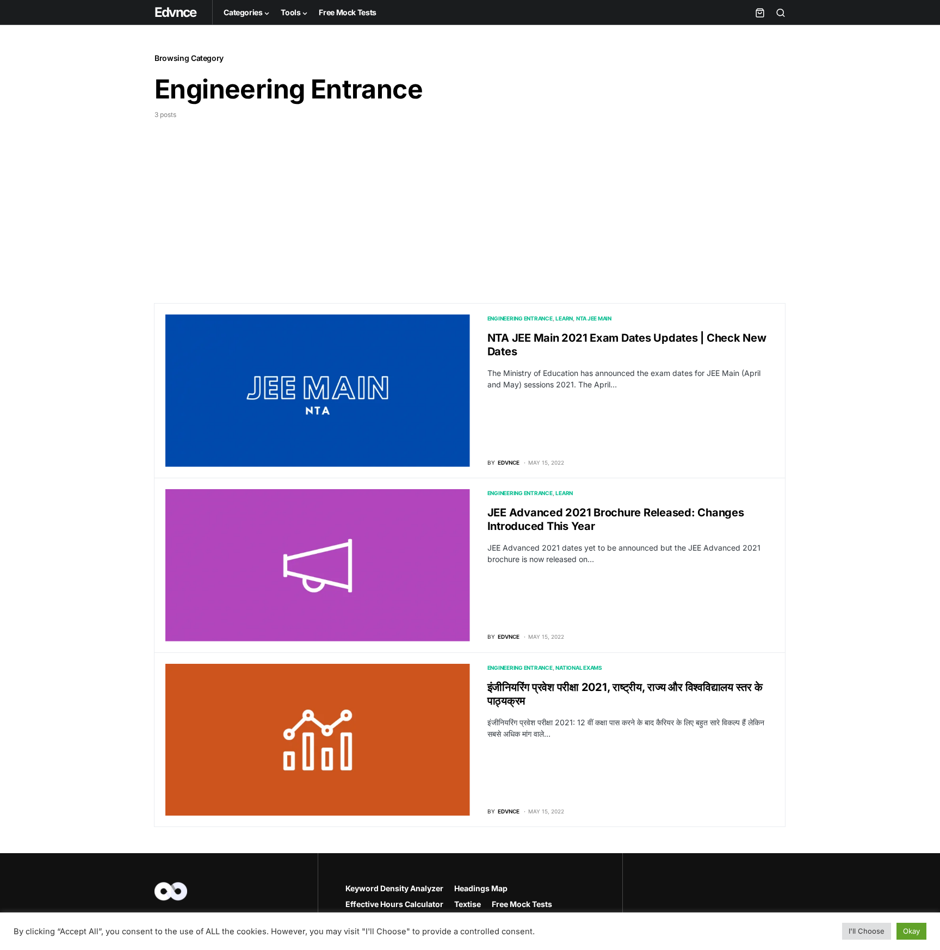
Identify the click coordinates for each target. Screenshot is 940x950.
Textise (467, 904)
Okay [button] (911, 931)
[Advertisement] (470, 201)
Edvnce (175, 12)
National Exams (578, 667)
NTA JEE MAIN (593, 318)
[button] (781, 12)
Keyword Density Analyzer (394, 888)
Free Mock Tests (522, 904)
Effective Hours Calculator (394, 904)
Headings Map (481, 888)
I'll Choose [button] (867, 931)
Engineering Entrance (520, 318)
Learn (564, 318)
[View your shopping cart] (760, 12)
